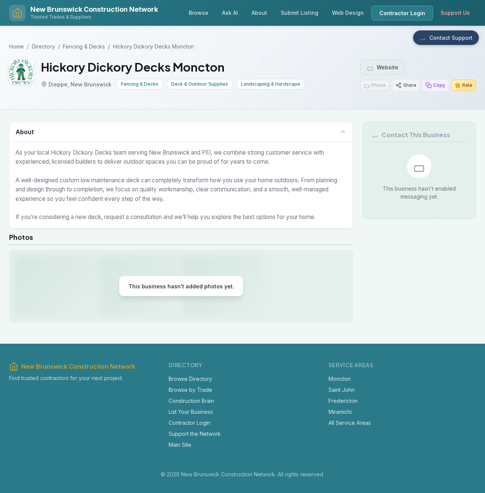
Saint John (342, 389)
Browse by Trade (190, 389)
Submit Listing (299, 12)
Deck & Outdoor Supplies (199, 84)
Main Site (180, 444)
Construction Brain (191, 400)
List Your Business (191, 411)
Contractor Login (402, 13)
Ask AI (230, 12)
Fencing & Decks (84, 46)
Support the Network (195, 433)
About (259, 12)
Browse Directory (190, 378)
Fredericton (343, 400)
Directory (43, 46)
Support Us (455, 12)
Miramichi (340, 411)
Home (16, 46)
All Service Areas (350, 422)
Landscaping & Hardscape (270, 84)
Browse (198, 12)
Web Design (348, 12)
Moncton (339, 378)
